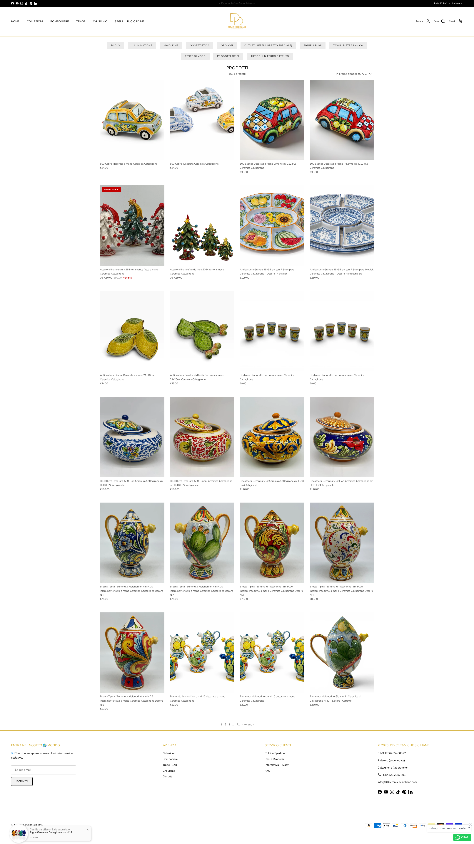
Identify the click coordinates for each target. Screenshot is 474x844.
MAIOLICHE (171, 45)
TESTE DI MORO (195, 56)
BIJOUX (115, 45)
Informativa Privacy (277, 765)
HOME (15, 21)
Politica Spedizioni (276, 753)
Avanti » (249, 724)
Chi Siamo (169, 771)
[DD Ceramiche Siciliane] (237, 21)
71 (238, 724)
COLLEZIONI (35, 21)
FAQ (267, 771)
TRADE (81, 21)
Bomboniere (170, 759)
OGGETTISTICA (199, 45)
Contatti (167, 776)
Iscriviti (22, 781)
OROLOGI (227, 45)
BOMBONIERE (59, 21)
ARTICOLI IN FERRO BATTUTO (270, 56)
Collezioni (168, 753)
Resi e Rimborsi (274, 759)
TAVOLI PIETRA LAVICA (348, 45)
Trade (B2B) (170, 765)
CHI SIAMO (100, 21)
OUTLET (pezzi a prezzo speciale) (268, 45)
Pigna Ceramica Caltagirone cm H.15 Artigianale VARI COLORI (53, 829)
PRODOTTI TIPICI (228, 56)
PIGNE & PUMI (312, 45)
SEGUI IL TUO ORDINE (129, 21)
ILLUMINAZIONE (142, 45)
